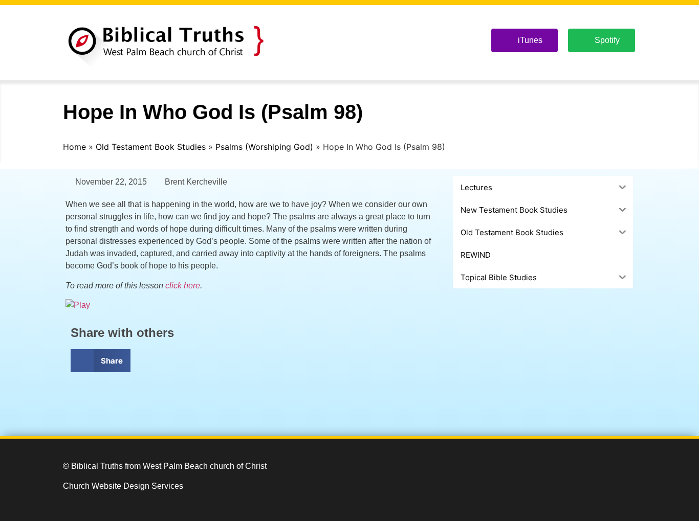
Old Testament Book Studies (151, 147)
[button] (100, 360)
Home (74, 147)
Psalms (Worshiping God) (264, 147)
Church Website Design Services (123, 486)
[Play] (77, 305)
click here (182, 285)
